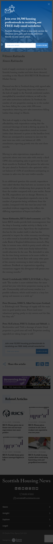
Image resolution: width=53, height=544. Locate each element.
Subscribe (41, 45)
